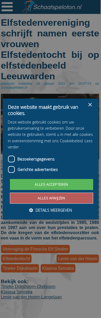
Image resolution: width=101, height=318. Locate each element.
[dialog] (50, 159)
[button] (50, 210)
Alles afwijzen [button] (51, 198)
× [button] (90, 105)
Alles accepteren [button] (51, 184)
